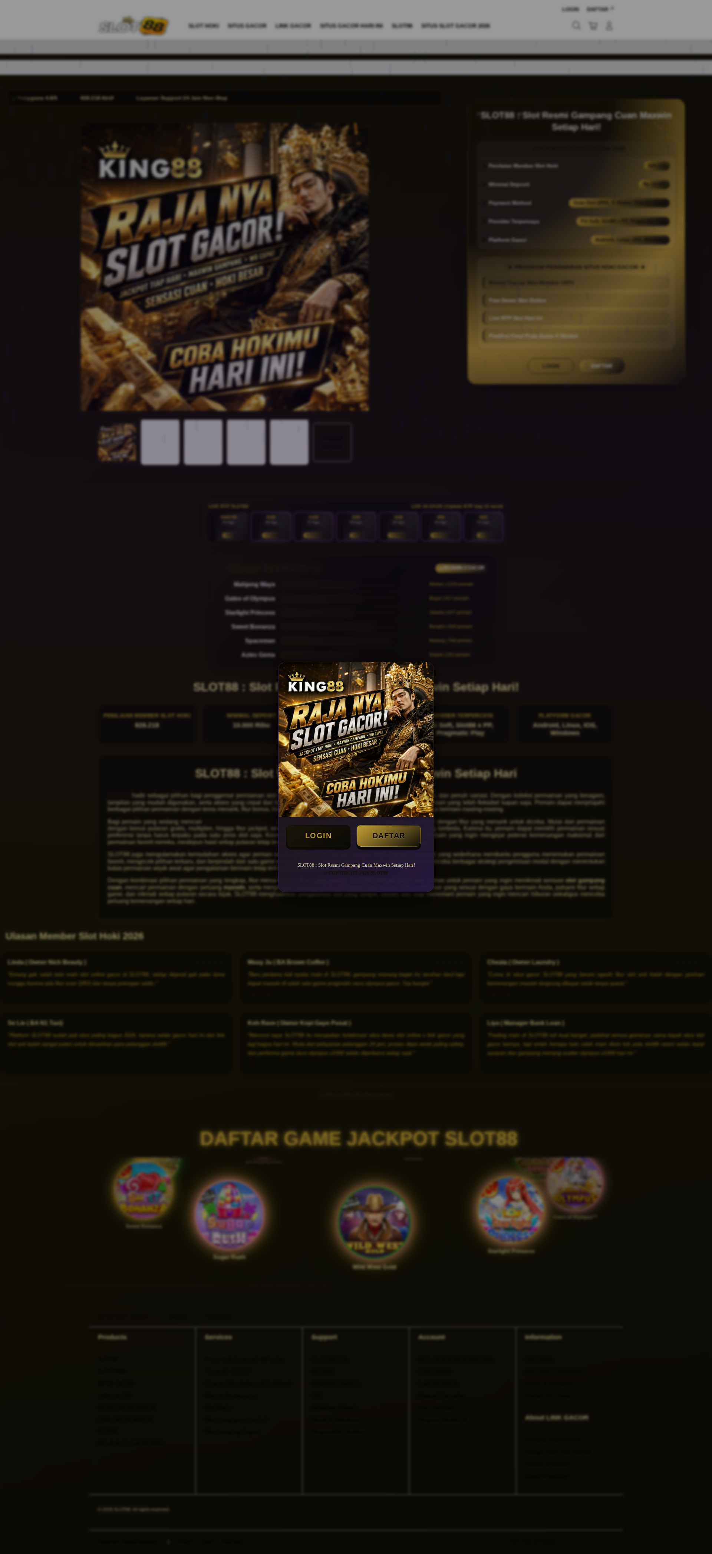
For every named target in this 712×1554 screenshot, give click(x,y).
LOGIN (318, 835)
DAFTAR (389, 835)
